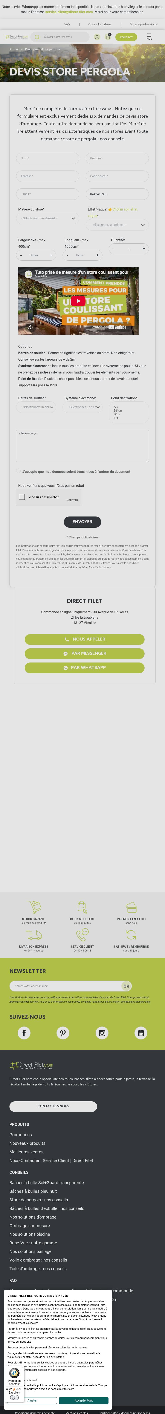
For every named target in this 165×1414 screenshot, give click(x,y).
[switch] (14, 1397)
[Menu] (21, 1368)
